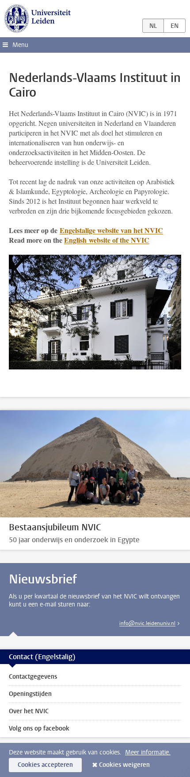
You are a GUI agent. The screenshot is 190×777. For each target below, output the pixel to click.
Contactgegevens (33, 676)
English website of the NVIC (106, 240)
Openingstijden (30, 694)
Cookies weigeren (124, 765)
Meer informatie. (148, 752)
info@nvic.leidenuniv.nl (147, 623)
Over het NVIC (29, 711)
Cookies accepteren (45, 765)
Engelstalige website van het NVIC (111, 230)
